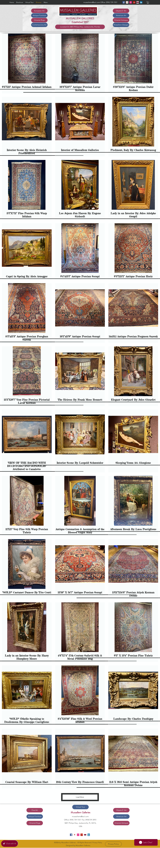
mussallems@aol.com (91, 2)
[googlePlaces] (127, 2)
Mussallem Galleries (80, 812)
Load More (80, 797)
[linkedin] (141, 2)
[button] (147, 2)
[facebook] (123, 2)
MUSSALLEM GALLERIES (80, 18)
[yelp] (134, 2)
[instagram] (130, 2)
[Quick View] (27, 58)
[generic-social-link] (137, 2)
